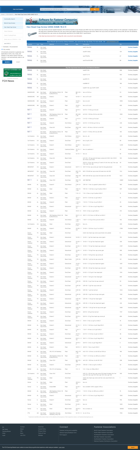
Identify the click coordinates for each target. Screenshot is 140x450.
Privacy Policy (42, 431)
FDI (3, 427)
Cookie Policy (42, 429)
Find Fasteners (18, 9)
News (21, 433)
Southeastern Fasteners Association (104, 434)
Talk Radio (5, 429)
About (22, 429)
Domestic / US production (10, 46)
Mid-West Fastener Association (102, 437)
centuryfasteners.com (112, 41)
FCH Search (9, 14)
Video (3, 433)
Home (2, 14)
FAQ (21, 431)
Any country (6, 49)
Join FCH (22, 435)
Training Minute (6, 431)
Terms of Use (42, 433)
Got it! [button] (132, 447)
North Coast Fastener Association (103, 430)
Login (3, 435)
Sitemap (40, 435)
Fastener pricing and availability (68, 430)
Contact (22, 427)
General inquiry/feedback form (68, 432)
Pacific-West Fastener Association (103, 432)
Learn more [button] (62, 447)
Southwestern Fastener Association (104, 439)
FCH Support (63, 435)
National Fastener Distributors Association (105, 441)
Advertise (41, 427)
